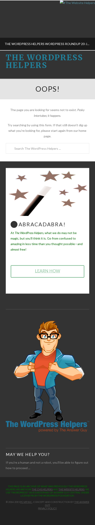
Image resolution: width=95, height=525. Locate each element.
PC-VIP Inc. (26, 501)
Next (85, 25)
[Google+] (49, 515)
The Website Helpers (71, 489)
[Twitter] (45, 515)
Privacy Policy (47, 508)
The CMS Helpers (42, 489)
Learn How (47, 270)
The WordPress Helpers (44, 61)
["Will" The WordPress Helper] (47, 376)
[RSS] (54, 515)
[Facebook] (40, 515)
